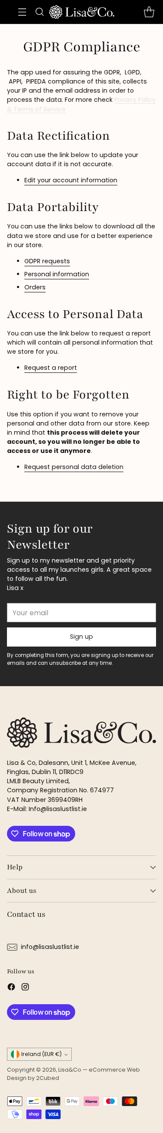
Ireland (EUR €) (41, 1054)
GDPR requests (47, 261)
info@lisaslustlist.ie (50, 946)
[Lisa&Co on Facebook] (11, 988)
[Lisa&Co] (81, 12)
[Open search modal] (40, 12)
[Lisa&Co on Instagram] (25, 988)
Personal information (56, 274)
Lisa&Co (69, 1069)
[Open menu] (22, 12)
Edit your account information (70, 180)
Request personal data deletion (73, 467)
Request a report (50, 367)
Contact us (26, 914)
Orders (35, 287)
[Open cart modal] (149, 12)
